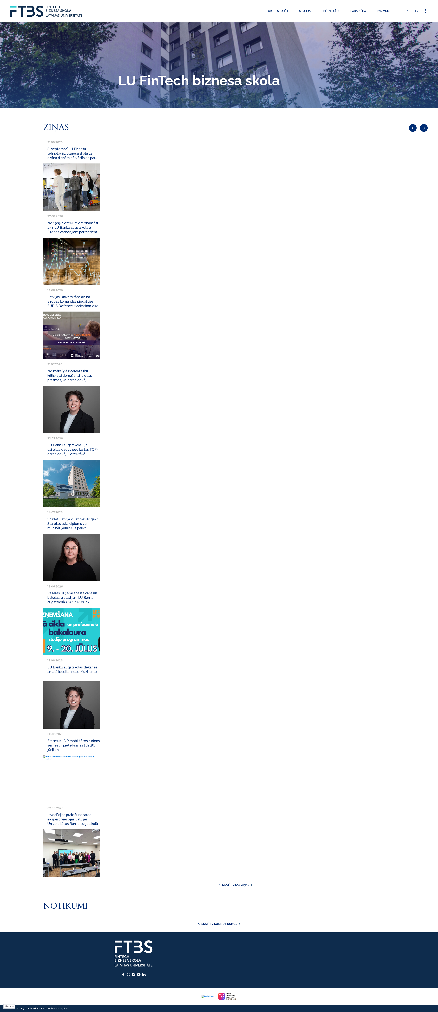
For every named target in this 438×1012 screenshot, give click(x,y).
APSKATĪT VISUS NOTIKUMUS (217, 924)
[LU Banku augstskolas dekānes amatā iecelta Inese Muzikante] (71, 705)
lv (416, 11)
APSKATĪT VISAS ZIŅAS (234, 885)
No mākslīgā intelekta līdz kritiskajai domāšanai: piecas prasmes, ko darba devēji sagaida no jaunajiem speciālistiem (69, 375)
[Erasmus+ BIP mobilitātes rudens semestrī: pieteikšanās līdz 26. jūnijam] (71, 779)
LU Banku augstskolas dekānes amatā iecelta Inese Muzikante (72, 669)
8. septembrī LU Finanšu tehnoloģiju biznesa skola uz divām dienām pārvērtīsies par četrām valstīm (71, 153)
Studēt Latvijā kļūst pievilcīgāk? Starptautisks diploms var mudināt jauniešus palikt (72, 523)
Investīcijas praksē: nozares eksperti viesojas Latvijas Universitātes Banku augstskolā (72, 819)
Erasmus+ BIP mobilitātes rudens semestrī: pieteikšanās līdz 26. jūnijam (73, 745)
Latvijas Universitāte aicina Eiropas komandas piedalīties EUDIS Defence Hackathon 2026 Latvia (73, 301)
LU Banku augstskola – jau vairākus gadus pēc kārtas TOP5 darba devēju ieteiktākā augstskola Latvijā (72, 449)
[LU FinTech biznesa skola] (46, 11)
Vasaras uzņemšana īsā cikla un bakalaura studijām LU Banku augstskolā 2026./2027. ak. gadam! (72, 597)
